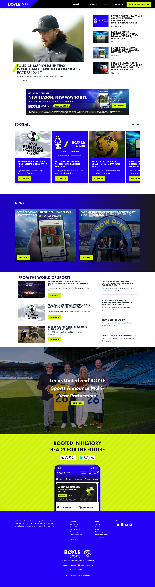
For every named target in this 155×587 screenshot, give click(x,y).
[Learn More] (67, 457)
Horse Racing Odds (75, 529)
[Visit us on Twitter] (122, 524)
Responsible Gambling (101, 534)
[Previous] (133, 124)
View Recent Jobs (100, 537)
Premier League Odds (76, 534)
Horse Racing (92, 4)
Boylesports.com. (75, 575)
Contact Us (98, 527)
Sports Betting (74, 524)
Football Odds (74, 527)
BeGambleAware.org (87, 565)
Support (97, 524)
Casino (117, 4)
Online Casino (74, 539)
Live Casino (73, 537)
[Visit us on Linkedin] (130, 524)
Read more (54, 295)
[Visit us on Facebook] (118, 524)
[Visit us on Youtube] (126, 524)
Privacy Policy (99, 532)
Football (76, 4)
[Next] (138, 124)
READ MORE (24, 179)
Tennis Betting (74, 532)
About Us (97, 529)
